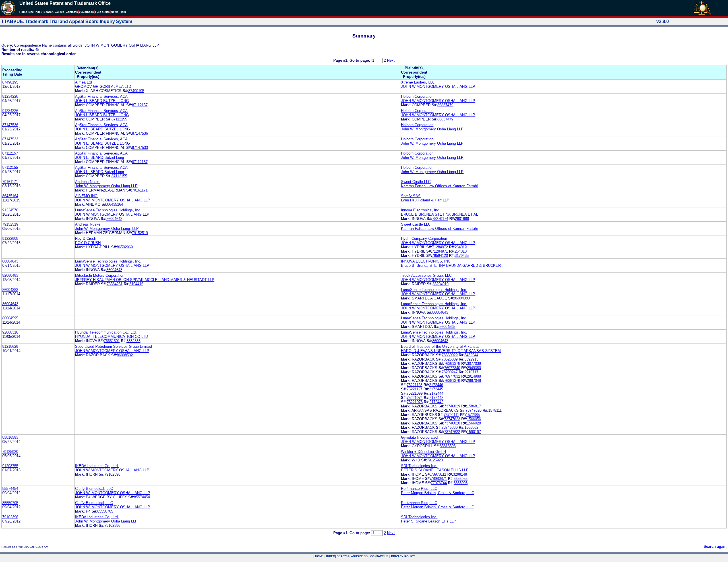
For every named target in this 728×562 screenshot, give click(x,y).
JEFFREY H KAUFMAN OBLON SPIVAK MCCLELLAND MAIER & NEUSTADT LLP (144, 280)
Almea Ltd (83, 82)
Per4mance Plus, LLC (419, 488)
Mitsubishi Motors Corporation (99, 275)
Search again (715, 546)
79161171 (10, 182)
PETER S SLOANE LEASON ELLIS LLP (435, 470)
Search (48, 11)
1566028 (474, 423)
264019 (461, 247)
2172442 (436, 402)
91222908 (10, 238)
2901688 (462, 219)
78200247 (450, 372)
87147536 (10, 125)
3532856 (133, 341)
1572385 (473, 415)
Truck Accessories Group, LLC (426, 275)
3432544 (471, 355)
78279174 (440, 219)
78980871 (439, 478)
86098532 (125, 355)
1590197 (474, 432)
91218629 (10, 346)
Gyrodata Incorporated (419, 437)
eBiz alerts (102, 11)
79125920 (10, 451)
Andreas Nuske (87, 182)
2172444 (436, 393)
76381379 (452, 380)
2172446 (436, 385)
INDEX (330, 556)
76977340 (452, 368)
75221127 (414, 389)
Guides (60, 11)
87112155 (119, 119)
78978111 (438, 474)
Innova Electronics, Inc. (420, 210)
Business (86, 11)
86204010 (440, 284)
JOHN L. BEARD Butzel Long (99, 157)
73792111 (451, 415)
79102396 (112, 474)
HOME (319, 556)
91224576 (10, 210)
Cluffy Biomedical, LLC (94, 488)
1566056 (474, 419)
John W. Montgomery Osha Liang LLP (432, 129)
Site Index (35, 11)
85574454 (10, 488)
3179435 (462, 255)
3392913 (471, 359)
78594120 (440, 255)
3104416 (136, 284)
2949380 (474, 368)
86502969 (125, 247)
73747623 (452, 419)
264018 (461, 251)
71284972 (440, 247)
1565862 (471, 427)
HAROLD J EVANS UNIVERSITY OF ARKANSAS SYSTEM (451, 351)
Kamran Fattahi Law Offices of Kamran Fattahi (439, 186)
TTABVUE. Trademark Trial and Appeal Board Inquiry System (66, 21)
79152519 (10, 224)
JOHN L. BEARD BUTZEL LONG (102, 129)
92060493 (10, 275)
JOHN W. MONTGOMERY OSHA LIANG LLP (112, 200)
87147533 (10, 139)
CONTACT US (379, 556)
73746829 (452, 406)
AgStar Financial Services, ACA (101, 96)
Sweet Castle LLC (416, 182)
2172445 (436, 389)
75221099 (415, 393)
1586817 (474, 406)
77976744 (439, 483)
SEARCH (343, 556)
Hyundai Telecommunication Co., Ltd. (106, 332)
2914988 (474, 376)
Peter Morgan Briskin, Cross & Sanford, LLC (437, 493)
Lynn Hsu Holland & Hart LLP (425, 200)
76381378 (452, 363)
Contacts (72, 11)
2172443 (436, 398)
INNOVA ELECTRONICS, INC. (426, 261)
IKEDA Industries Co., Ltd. (97, 466)
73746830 (450, 427)
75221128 (414, 385)
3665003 (461, 483)
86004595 (10, 318)
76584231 (115, 284)
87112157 (140, 105)
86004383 (10, 290)
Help (123, 11)
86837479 (445, 105)
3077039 (474, 363)
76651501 (112, 341)
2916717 (471, 372)
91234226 (10, 111)
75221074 (415, 398)
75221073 (415, 402)
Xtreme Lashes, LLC (418, 82)
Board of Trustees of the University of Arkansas (440, 346)
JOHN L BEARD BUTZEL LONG (102, 101)
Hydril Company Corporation (424, 238)
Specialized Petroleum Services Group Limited (113, 346)
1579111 (495, 410)
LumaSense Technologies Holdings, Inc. (108, 210)
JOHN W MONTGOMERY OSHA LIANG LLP (438, 86)
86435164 (10, 196)
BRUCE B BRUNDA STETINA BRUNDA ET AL (439, 214)
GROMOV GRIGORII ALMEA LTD (103, 86)
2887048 (474, 380)
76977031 (452, 376)
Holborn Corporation (417, 96)
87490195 (10, 82)
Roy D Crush (85, 238)
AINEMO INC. (86, 196)
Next (391, 60)
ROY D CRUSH (88, 243)
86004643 (114, 219)
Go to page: (360, 60)
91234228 (10, 96)
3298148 (460, 474)
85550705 (10, 503)
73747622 (452, 432)
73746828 (452, 423)
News (115, 11)
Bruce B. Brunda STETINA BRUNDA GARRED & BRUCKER (451, 265)
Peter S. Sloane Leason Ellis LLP (428, 521)
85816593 (10, 437)
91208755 (10, 466)
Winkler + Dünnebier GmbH (423, 451)
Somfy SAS (411, 196)
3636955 (461, 478)
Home (23, 11)
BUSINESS (359, 556)
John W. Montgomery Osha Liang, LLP (107, 228)
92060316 (10, 332)
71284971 (440, 251)
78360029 (450, 355)
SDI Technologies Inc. (419, 466)
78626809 (450, 359)
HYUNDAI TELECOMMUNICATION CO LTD (111, 336)
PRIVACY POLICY (403, 556)
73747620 (473, 410)
